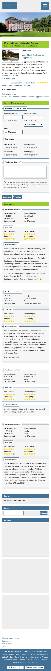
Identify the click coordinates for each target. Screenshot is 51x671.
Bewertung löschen (5, 147)
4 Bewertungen (8, 79)
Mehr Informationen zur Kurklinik (16, 86)
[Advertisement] (25, 539)
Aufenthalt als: (30, 121)
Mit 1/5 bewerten (7, 147)
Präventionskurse (9, 94)
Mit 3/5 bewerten (11, 147)
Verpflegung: (29, 152)
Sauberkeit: (8, 152)
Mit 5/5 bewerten (16, 147)
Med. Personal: (10, 144)
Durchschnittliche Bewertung (23, 83)
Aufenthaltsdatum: (11, 113)
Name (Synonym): (31, 113)
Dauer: (7, 128)
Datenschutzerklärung (22, 182)
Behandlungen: (30, 144)
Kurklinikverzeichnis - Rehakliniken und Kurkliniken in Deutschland (12, 6)
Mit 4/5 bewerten (14, 147)
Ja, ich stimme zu (15, 667)
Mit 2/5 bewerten (9, 147)
